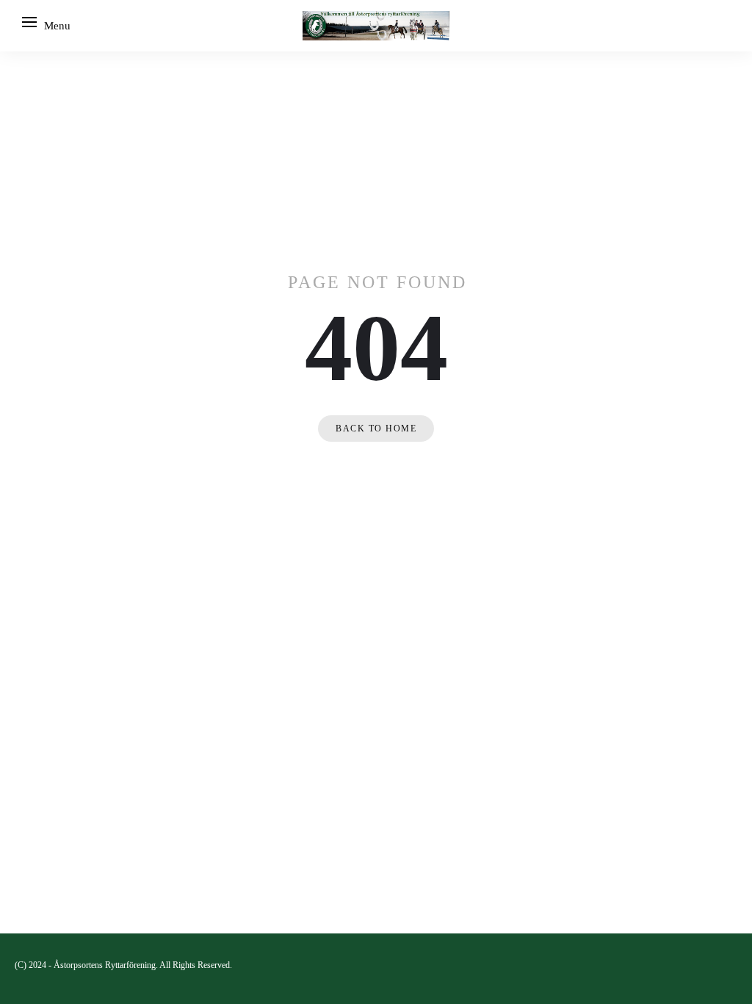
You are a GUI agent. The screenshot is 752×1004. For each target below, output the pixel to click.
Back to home (376, 428)
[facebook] (731, 964)
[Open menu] (29, 22)
